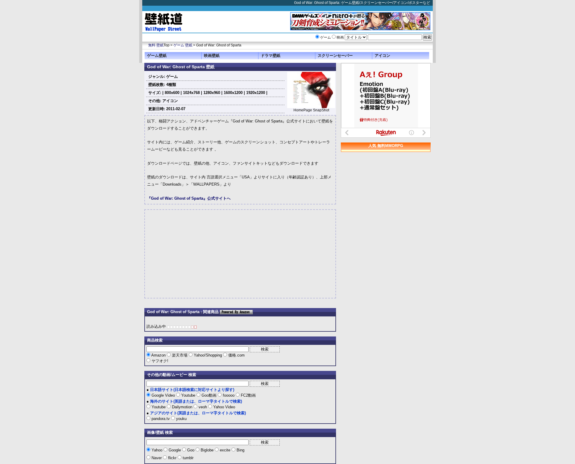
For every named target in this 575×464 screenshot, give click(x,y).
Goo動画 (209, 395)
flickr (172, 458)
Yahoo (157, 450)
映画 (340, 37)
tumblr (187, 458)
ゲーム (325, 37)
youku (181, 418)
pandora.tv (160, 418)
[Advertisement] (197, 254)
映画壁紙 (212, 55)
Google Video (163, 395)
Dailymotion (182, 407)
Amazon (158, 355)
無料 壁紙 (156, 45)
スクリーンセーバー (335, 55)
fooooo (229, 395)
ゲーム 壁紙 (182, 45)
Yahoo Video (223, 407)
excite (225, 450)
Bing (239, 450)
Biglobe (207, 450)
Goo (191, 450)
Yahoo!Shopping (208, 355)
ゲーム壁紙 (157, 55)
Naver (156, 458)
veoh (202, 407)
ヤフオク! (159, 361)
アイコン (382, 55)
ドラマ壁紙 (270, 55)
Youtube (188, 395)
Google (174, 450)
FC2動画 (248, 395)
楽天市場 (180, 355)
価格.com (236, 355)
